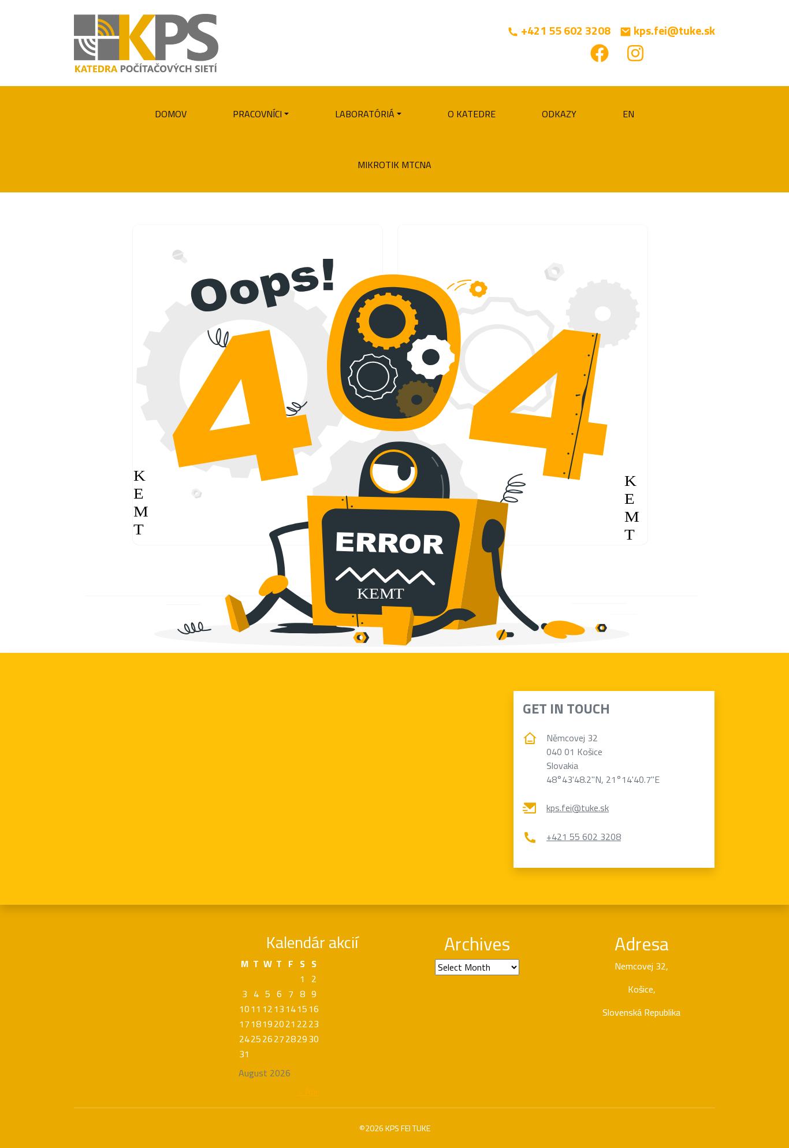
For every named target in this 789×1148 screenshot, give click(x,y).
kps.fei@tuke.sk (577, 808)
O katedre (472, 114)
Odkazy (559, 114)
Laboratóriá (364, 114)
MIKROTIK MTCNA (394, 165)
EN (628, 114)
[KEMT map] (394, 779)
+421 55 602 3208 (583, 837)
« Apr (307, 1091)
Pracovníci (257, 114)
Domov (171, 114)
